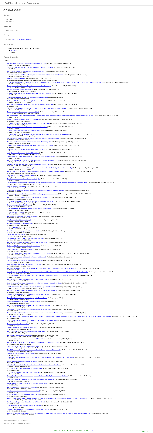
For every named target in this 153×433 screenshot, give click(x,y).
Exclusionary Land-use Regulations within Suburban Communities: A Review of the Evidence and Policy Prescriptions (40, 357)
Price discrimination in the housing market (19, 186)
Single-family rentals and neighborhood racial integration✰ (23, 119)
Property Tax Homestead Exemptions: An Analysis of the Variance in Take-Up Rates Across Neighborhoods (37, 376)
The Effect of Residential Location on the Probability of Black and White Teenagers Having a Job (34, 313)
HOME (87, 430)
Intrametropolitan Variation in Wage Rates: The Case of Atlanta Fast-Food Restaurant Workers (33, 365)
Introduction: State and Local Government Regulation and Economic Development (30, 67)
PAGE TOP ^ (145, 431)
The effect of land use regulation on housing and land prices (23, 179)
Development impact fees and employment (19, 205)
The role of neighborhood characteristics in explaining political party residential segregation (32, 194)
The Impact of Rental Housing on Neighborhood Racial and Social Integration (29, 305)
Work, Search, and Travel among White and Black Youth (23, 153)
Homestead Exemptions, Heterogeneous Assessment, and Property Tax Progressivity (30, 379)
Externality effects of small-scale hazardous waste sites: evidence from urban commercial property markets (36, 108)
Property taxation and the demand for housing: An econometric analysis (27, 127)
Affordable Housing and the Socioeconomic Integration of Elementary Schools (29, 253)
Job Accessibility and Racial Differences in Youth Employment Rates (26, 63)
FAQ (60, 430)
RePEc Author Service (21, 3)
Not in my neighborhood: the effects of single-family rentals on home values (28, 123)
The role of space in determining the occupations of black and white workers (28, 197)
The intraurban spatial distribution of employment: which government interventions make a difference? (35, 171)
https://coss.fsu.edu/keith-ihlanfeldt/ (22, 39)
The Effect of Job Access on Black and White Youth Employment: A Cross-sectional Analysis (33, 342)
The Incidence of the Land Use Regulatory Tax (20, 89)
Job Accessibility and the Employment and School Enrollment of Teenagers (28, 383)
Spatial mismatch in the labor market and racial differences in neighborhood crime (30, 104)
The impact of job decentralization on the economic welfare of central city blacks (29, 142)
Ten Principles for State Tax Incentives (18, 324)
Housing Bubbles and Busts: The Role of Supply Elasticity (23, 394)
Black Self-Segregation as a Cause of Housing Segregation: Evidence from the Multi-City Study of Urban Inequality (39, 168)
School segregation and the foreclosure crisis (19, 223)
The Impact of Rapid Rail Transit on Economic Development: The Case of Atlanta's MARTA (33, 160)
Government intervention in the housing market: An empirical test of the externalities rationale (33, 138)
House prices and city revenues (15, 212)
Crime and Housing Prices (14, 227)
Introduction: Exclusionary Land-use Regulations (21, 353)
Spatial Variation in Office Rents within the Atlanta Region (23, 346)
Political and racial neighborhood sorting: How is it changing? (24, 264)
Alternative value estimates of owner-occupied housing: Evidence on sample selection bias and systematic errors (38, 134)
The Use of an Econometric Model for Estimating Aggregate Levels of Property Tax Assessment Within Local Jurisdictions (41, 268)
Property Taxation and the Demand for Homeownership (22, 327)
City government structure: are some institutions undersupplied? (24, 260)
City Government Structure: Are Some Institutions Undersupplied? (25, 238)
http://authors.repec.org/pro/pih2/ (22, 423)
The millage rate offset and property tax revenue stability (23, 216)
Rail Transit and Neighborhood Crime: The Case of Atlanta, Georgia (26, 402)
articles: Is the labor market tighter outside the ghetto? (22, 361)
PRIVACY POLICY (66, 430)
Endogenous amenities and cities (16, 78)
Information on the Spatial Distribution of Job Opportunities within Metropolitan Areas (31, 156)
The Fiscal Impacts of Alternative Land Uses (19, 335)
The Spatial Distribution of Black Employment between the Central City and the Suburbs (32, 290)
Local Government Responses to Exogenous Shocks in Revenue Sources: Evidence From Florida (34, 283)
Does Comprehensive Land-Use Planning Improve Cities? (23, 391)
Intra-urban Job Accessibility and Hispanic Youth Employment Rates (26, 149)
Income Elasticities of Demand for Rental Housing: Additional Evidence (27, 339)
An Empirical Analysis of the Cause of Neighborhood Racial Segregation (27, 97)
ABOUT (56, 430)
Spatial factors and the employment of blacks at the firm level (24, 231)
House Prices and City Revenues (16, 234)
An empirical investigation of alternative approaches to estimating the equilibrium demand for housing (35, 190)
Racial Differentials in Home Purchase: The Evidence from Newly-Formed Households (31, 286)
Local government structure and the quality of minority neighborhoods (26, 257)
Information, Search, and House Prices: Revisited (21, 249)
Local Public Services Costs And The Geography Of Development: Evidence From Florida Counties (35, 75)
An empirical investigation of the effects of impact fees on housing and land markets (30, 201)
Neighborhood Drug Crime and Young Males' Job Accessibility (24, 368)
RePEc (91, 430)
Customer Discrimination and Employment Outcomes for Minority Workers (28, 294)
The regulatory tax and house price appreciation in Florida (23, 112)
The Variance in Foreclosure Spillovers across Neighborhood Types (26, 331)
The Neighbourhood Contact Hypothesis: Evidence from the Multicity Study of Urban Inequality (34, 350)
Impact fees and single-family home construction (20, 175)
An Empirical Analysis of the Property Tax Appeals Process (23, 246)
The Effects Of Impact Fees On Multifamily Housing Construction (25, 71)
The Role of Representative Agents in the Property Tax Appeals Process (27, 242)
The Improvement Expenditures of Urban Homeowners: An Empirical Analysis (29, 86)
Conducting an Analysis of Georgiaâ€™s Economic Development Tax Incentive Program (32, 320)
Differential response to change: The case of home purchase (23, 130)
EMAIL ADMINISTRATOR (78, 430)
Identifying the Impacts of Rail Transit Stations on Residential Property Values (29, 164)
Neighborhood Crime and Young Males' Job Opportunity (23, 372)
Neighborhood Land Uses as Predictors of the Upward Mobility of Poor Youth (29, 309)
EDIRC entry (14, 50)
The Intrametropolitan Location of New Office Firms (22, 387)
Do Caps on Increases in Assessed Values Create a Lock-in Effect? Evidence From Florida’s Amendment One (37, 275)
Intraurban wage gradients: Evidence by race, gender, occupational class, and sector (30, 145)
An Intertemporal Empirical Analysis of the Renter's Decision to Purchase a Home (30, 93)
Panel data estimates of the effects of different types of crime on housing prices (29, 208)
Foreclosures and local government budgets (19, 220)
